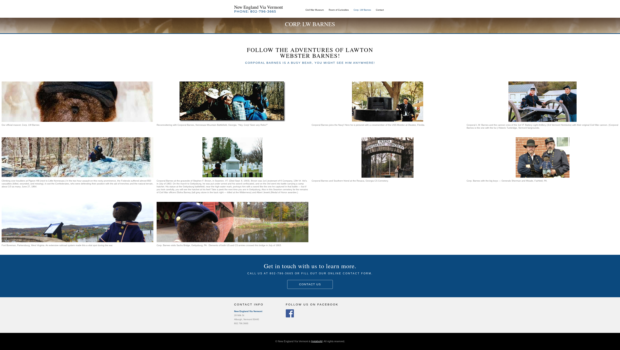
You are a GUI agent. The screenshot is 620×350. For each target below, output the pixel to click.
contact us (310, 284)
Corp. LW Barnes (362, 10)
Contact (380, 10)
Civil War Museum (314, 10)
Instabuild (316, 341)
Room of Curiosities (339, 10)
